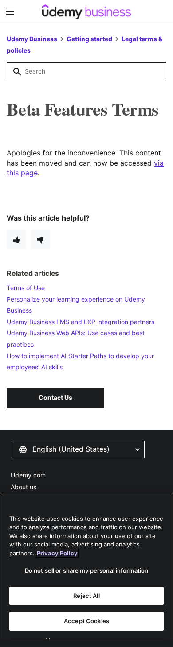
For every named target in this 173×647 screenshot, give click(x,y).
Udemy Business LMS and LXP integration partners (80, 321)
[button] (78, 449)
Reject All (86, 595)
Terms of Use (26, 287)
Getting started (90, 39)
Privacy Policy (57, 553)
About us (23, 487)
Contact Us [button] (55, 397)
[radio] (16, 239)
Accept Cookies (86, 620)
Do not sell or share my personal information (87, 570)
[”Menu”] (11, 11)
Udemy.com (28, 475)
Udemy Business (32, 39)
